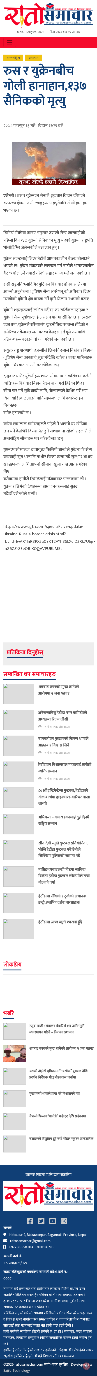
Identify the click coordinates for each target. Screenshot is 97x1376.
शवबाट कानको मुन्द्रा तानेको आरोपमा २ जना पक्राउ (58, 689)
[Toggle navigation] (9, 42)
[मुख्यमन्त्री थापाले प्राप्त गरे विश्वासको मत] (16, 1098)
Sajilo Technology (16, 1371)
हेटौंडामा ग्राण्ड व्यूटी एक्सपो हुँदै (60, 922)
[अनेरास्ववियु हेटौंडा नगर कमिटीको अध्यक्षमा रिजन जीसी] (20, 720)
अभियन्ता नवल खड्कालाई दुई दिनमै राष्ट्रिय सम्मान (63, 820)
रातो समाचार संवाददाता (57, 727)
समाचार (34, 58)
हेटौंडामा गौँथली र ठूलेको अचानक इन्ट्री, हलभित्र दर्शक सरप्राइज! (62, 899)
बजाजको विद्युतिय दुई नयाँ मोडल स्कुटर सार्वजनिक (61, 1139)
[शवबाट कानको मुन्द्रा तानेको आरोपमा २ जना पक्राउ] (20, 694)
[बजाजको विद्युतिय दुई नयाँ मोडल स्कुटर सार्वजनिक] (16, 1144)
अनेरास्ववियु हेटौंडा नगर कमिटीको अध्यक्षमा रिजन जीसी (62, 715)
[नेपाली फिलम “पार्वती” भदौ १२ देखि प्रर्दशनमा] (16, 1121)
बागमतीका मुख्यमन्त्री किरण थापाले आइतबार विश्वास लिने (63, 741)
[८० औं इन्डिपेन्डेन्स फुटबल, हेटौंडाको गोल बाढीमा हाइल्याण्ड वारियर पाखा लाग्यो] (20, 797)
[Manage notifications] (86, 1366)
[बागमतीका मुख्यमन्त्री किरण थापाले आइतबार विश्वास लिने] (20, 746)
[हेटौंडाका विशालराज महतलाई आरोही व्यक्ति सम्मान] (20, 772)
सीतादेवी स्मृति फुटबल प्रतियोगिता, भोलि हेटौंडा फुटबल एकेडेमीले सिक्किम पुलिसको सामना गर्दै (62, 849)
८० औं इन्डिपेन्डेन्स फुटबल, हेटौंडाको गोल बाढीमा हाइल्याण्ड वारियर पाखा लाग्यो (64, 796)
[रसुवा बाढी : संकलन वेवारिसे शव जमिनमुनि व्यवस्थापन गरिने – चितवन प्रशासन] (16, 1031)
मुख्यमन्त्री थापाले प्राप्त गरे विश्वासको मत (54, 1094)
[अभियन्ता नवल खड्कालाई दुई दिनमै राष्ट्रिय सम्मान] (20, 824)
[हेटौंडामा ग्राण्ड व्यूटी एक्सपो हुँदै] (20, 929)
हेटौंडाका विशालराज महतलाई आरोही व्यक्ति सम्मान (64, 767)
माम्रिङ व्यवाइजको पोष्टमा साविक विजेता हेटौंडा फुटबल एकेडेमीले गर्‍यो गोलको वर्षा (64, 875)
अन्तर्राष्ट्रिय (13, 58)
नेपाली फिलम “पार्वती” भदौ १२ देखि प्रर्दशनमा (57, 1116)
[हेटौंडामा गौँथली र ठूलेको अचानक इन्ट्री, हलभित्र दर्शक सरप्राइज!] (20, 903)
